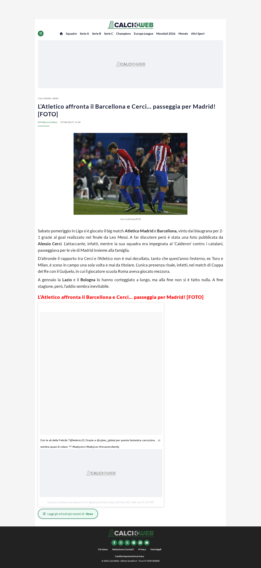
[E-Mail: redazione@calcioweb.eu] (147, 543)
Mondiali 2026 (165, 33)
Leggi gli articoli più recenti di (70, 514)
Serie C (108, 33)
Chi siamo (103, 549)
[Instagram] (121, 543)
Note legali (156, 549)
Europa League (143, 33)
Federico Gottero (49, 122)
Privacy (142, 549)
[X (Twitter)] (127, 543)
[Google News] (140, 543)
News (56, 98)
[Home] (61, 34)
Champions (123, 33)
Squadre (71, 33)
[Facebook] (114, 543)
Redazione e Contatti (123, 549)
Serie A (84, 33)
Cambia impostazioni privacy (129, 556)
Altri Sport (198, 33)
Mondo (183, 33)
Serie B (96, 33)
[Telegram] (134, 543)
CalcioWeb (44, 98)
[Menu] (41, 33)
